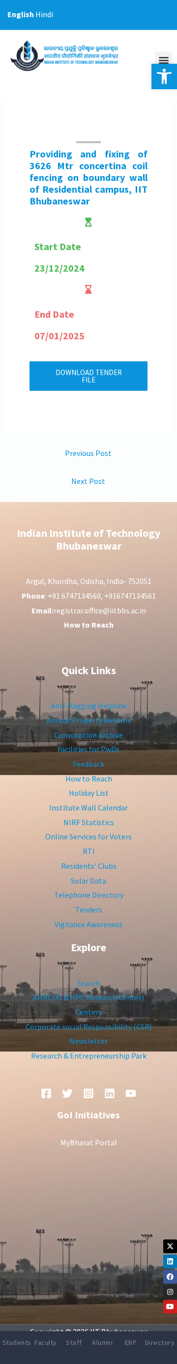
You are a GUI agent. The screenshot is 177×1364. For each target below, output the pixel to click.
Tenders (88, 909)
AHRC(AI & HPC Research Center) (88, 997)
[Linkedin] (170, 1261)
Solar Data (88, 880)
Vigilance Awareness (88, 924)
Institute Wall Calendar (88, 807)
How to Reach (88, 778)
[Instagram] (170, 1292)
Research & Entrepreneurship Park (89, 1056)
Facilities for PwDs (88, 749)
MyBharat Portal (88, 1142)
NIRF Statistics (88, 822)
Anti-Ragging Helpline (89, 705)
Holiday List (89, 793)
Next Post (88, 481)
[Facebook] (170, 1277)
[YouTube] (130, 1093)
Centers (88, 1012)
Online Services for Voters (88, 836)
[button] (164, 76)
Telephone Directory (88, 895)
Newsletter (88, 1041)
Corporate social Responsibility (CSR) (89, 1027)
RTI (89, 851)
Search (88, 983)
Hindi (44, 14)
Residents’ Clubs (89, 866)
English (20, 14)
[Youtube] (170, 1306)
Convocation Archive (88, 735)
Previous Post (88, 453)
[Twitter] (67, 1093)
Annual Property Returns (89, 720)
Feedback (88, 764)
